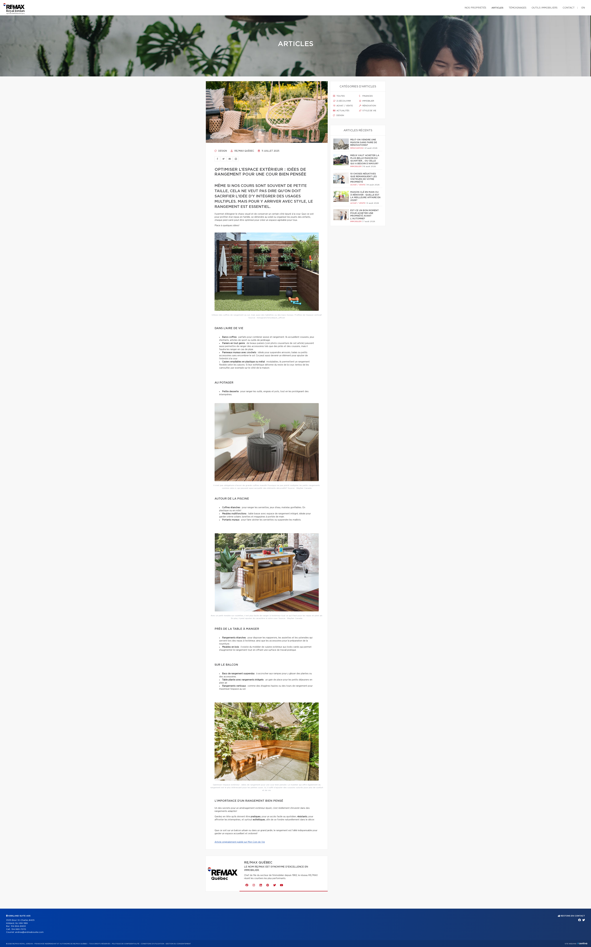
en (583, 8)
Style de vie (369, 111)
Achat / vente (344, 106)
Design (222, 151)
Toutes (340, 96)
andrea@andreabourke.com (29, 932)
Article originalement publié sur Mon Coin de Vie (240, 842)
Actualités (342, 111)
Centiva (582, 943)
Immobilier (368, 101)
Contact (569, 8)
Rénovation (369, 106)
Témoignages (517, 8)
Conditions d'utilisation (152, 944)
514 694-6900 (18, 926)
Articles (497, 8)
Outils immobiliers (544, 8)
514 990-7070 (18, 929)
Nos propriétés (475, 8)
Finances (367, 96)
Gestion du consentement (178, 944)
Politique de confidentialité (125, 944)
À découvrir (343, 101)
